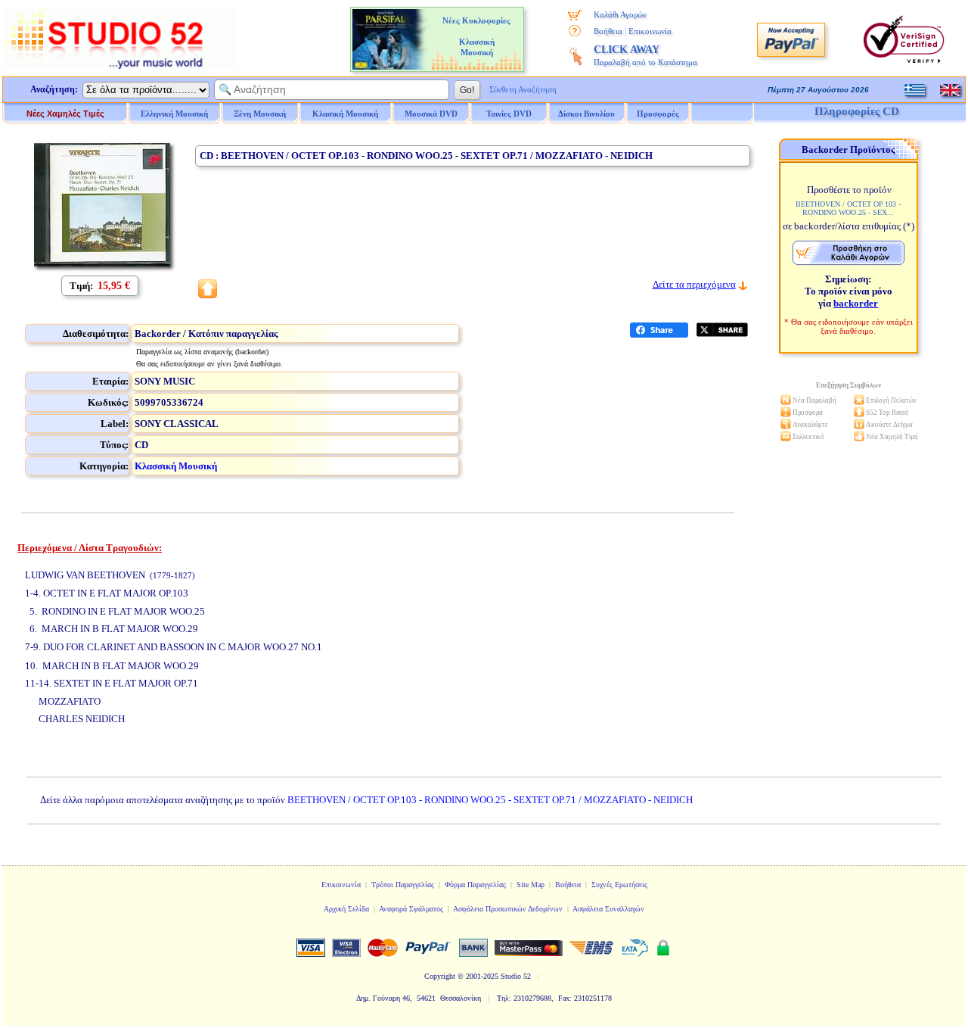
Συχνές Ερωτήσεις (619, 884)
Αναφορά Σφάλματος (411, 909)
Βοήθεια (608, 31)
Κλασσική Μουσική (176, 466)
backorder (855, 303)
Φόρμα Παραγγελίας (475, 884)
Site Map (530, 884)
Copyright (439, 976)
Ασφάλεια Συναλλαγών (608, 909)
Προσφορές (658, 113)
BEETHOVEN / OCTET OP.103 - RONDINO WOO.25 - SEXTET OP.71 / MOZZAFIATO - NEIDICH (490, 799)
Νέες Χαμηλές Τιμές (65, 113)
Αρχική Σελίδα (346, 909)
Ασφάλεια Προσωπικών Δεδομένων (508, 909)
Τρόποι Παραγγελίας (402, 884)
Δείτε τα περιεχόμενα (694, 284)
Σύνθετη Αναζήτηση (523, 89)
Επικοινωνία (650, 31)
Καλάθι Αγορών (620, 14)
